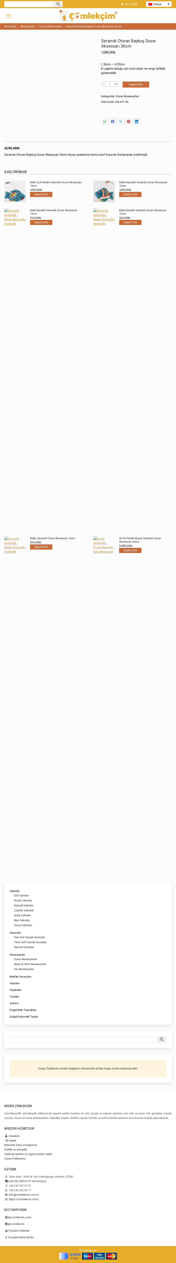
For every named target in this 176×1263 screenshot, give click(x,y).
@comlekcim (16, 1224)
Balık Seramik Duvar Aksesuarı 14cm (52, 538)
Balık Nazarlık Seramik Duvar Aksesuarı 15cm (143, 184)
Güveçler (15, 932)
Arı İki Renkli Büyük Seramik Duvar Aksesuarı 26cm (140, 540)
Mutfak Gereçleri (20, 976)
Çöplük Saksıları (24, 910)
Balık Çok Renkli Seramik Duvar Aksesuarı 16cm (56, 184)
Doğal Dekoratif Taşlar (24, 1016)
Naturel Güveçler (24, 947)
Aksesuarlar (17, 954)
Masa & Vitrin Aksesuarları (30, 964)
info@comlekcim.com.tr (24, 1194)
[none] (159, 4)
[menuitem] (159, 4)
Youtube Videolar (18, 1230)
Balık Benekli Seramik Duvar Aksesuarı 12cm (142, 212)
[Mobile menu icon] (8, 15)
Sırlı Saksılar (21, 895)
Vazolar (15, 983)
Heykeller (16, 990)
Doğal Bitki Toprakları (23, 1010)
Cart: (130, 4)
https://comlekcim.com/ (24, 1199)
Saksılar (15, 891)
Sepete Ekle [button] (41, 194)
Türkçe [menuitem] (157, 4)
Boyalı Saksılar (23, 900)
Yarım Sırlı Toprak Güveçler (30, 942)
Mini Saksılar (22, 920)
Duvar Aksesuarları (127, 96)
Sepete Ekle (136, 84)
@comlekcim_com (19, 1217)
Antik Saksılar (22, 915)
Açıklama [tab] (12, 148)
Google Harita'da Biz (21, 1237)
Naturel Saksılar (23, 905)
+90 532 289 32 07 (20, 1181)
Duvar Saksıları (23, 925)
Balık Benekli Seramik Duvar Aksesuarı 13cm (53, 212)
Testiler (14, 996)
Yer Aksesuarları (24, 969)
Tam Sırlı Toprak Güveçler (29, 937)
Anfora (14, 1003)
